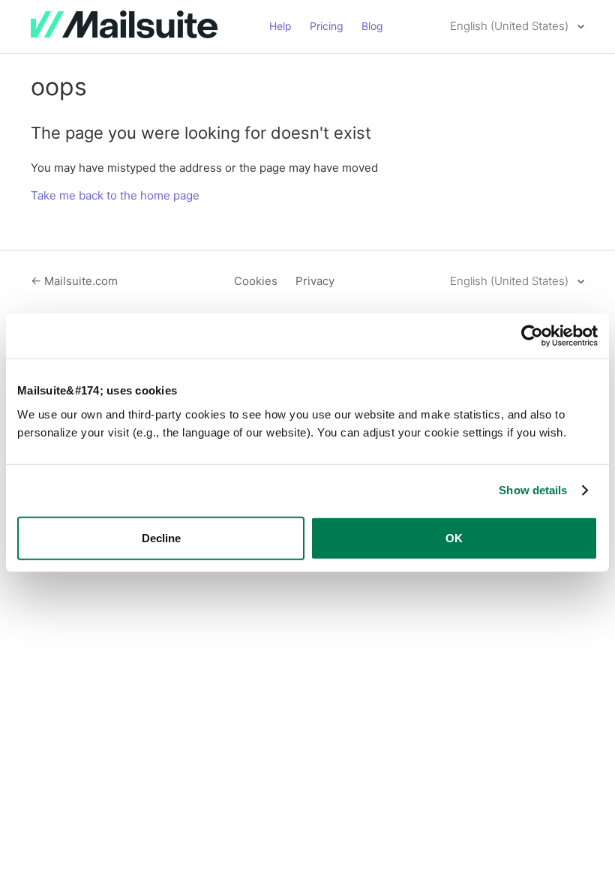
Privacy (315, 281)
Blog (372, 26)
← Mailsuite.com (74, 281)
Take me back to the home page (115, 195)
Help (280, 26)
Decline (161, 537)
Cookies (256, 281)
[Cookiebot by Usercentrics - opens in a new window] (532, 336)
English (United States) (511, 26)
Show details (533, 490)
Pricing (327, 26)
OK (454, 537)
